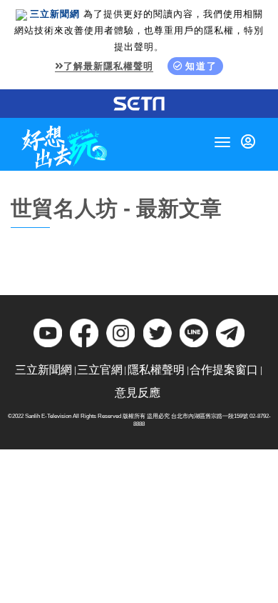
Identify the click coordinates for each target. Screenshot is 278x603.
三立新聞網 (43, 370)
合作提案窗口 (224, 370)
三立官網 (100, 370)
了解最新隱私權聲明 (108, 66)
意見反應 (137, 393)
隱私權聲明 (156, 370)
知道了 (201, 66)
